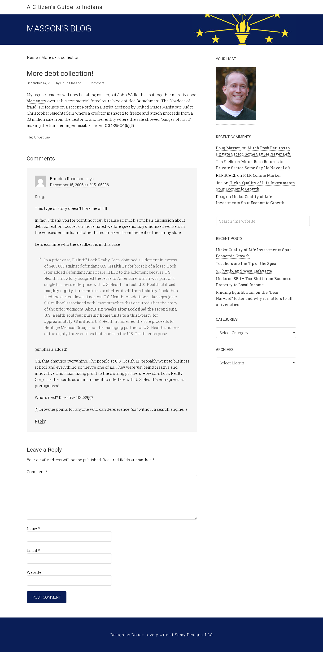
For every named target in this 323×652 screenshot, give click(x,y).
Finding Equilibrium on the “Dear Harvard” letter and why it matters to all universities (254, 298)
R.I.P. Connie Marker (262, 175)
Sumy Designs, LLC (194, 634)
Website (34, 572)
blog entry (36, 100)
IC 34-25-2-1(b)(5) (118, 125)
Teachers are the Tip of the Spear (247, 263)
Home (32, 57)
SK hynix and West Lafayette (244, 270)
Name (33, 528)
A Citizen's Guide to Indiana (65, 7)
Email (33, 550)
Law (47, 137)
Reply (40, 421)
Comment (37, 471)
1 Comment (95, 83)
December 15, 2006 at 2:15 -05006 (79, 184)
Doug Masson (228, 147)
